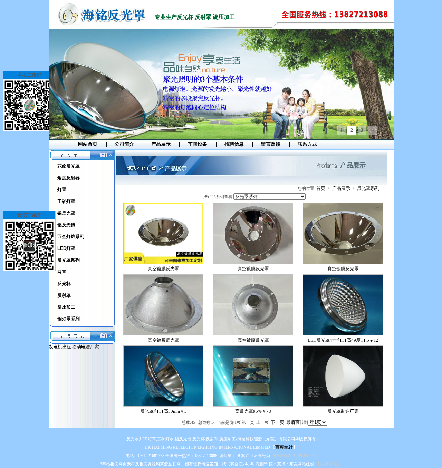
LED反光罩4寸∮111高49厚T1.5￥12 (343, 340)
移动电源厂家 (85, 346)
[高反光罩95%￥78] (253, 405)
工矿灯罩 (66, 201)
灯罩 (61, 189)
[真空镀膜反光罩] (163, 262)
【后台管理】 (328, 463)
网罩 (61, 271)
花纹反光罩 (68, 166)
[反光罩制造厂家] (343, 405)
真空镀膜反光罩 (163, 268)
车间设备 (197, 144)
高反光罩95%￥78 (253, 411)
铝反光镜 (66, 224)
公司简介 (124, 144)
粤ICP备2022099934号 (294, 455)
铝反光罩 (66, 213)
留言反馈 (270, 144)
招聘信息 (234, 144)
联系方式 (307, 144)
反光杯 (64, 283)
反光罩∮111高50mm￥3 (163, 411)
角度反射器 (68, 178)
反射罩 (64, 295)
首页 (320, 188)
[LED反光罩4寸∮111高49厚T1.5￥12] (343, 334)
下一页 (277, 422)
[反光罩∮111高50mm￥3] (163, 405)
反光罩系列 (68, 260)
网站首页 (87, 144)
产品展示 (161, 144)
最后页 (293, 422)
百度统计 (284, 447)
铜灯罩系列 (68, 318)
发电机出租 (60, 346)
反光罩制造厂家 (343, 411)
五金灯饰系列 (70, 236)
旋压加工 (66, 307)
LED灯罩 (66, 248)
